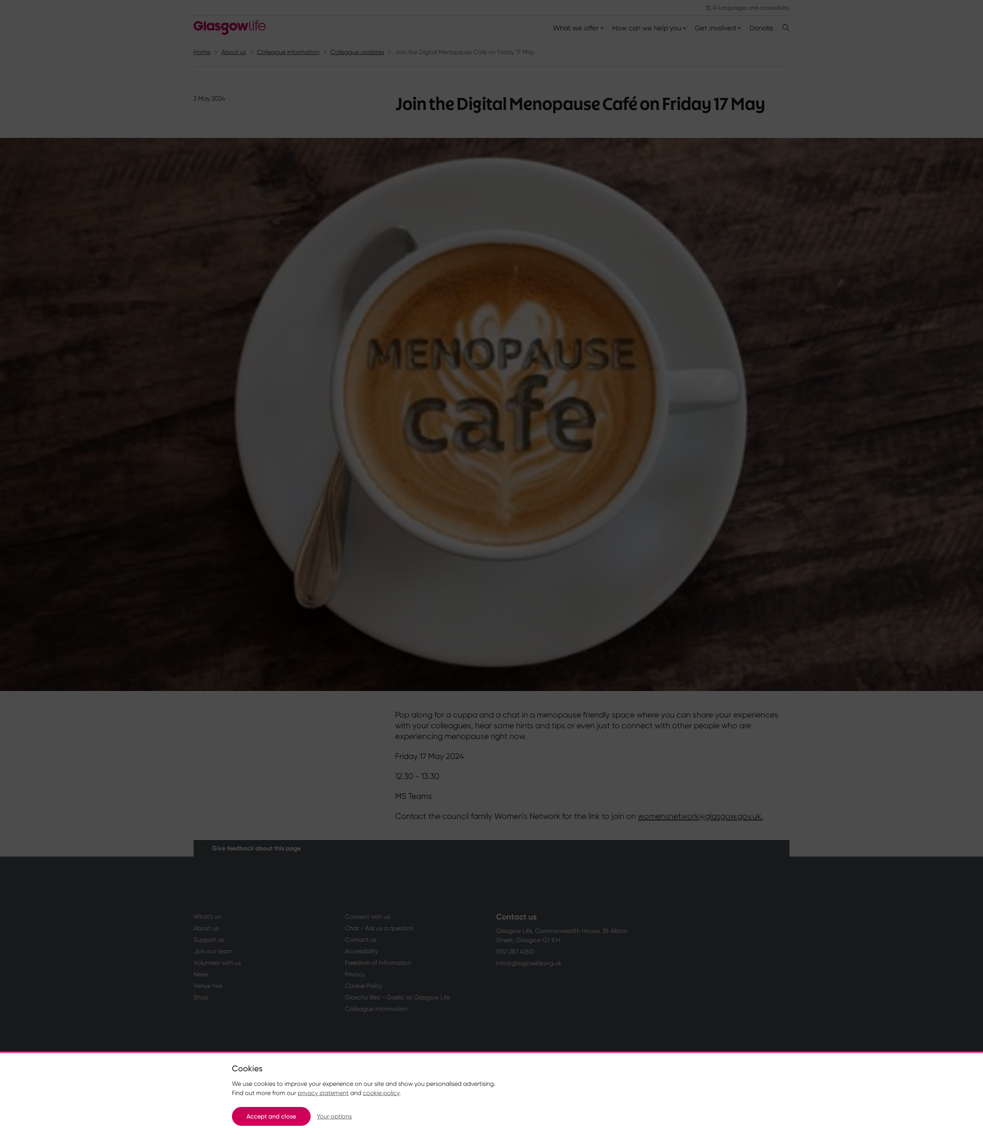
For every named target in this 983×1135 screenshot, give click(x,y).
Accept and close (271, 1116)
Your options (334, 1116)
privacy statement (323, 1093)
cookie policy (381, 1093)
